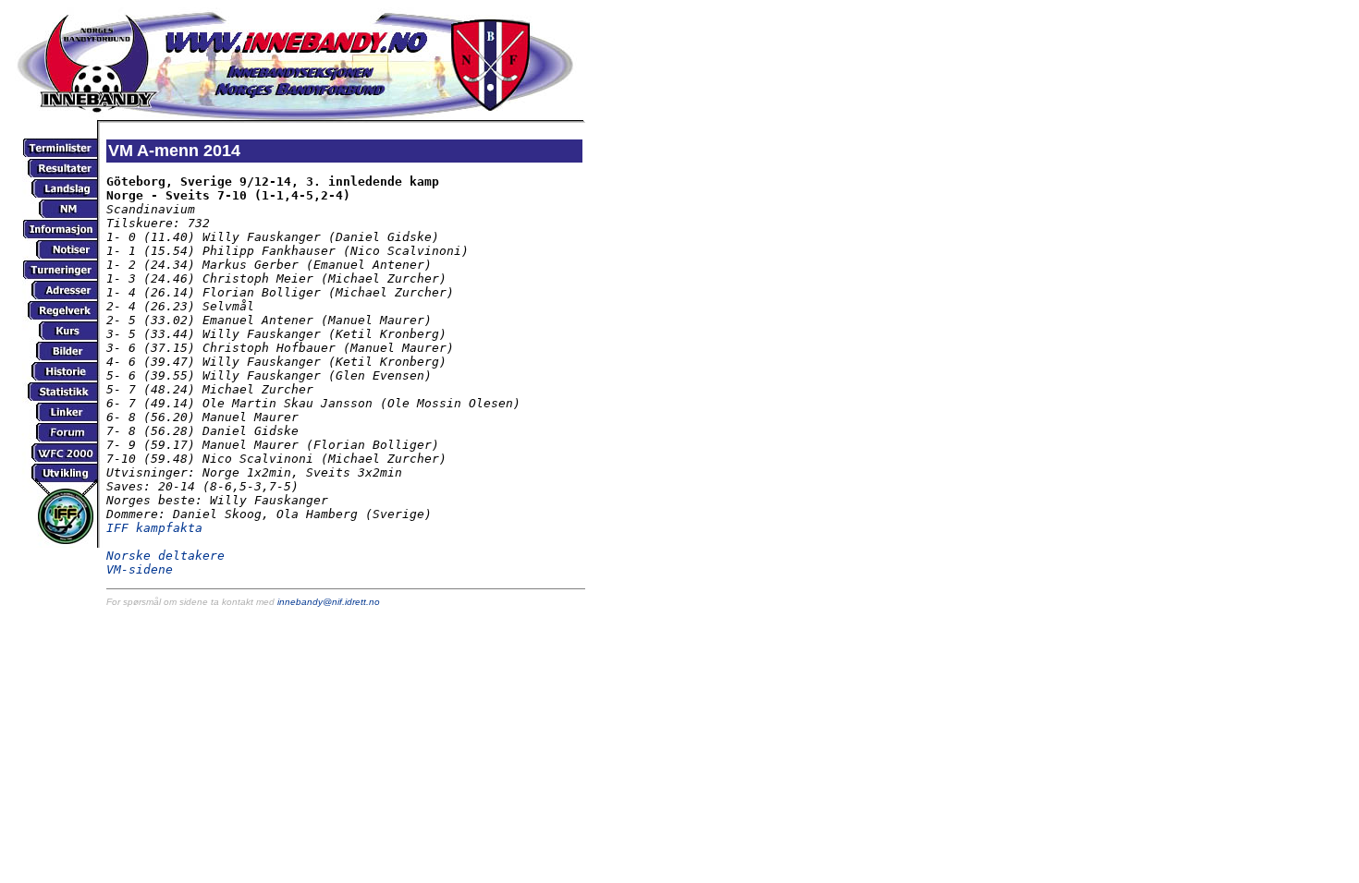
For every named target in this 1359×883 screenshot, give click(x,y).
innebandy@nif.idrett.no (328, 602)
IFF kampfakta (154, 528)
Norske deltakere (165, 555)
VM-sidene (139, 569)
